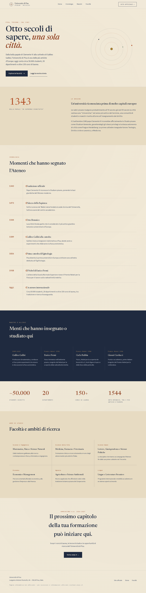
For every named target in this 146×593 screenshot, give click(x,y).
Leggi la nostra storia (38, 73)
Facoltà (88, 4)
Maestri (79, 4)
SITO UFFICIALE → (127, 4)
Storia (60, 4)
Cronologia (69, 4)
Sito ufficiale (118, 580)
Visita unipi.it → (73, 555)
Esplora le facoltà (15, 73)
